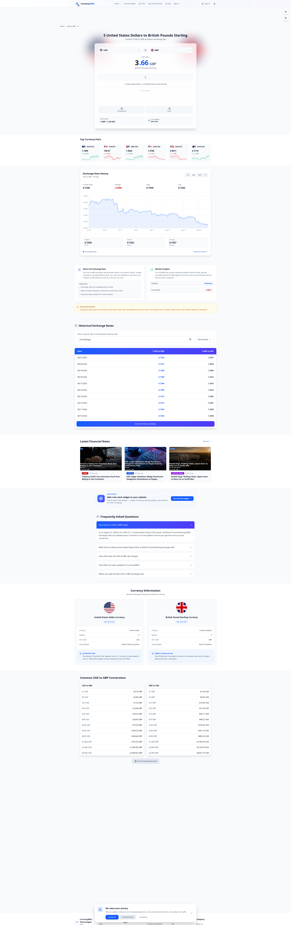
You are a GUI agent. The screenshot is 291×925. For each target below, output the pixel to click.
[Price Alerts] (214, 4)
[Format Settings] (285, 11)
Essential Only (127, 917)
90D (199, 175)
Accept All (112, 917)
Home (62, 26)
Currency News (129, 4)
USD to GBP (71, 26)
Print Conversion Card (147, 761)
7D (188, 175)
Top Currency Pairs (155, 4)
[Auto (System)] (285, 17)
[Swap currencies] (145, 50)
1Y (205, 175)
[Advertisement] (145, 15)
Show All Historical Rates (145, 424)
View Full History (199, 252)
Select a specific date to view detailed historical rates (97, 334)
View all (206, 441)
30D (193, 175)
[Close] (191, 913)
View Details (203, 339)
